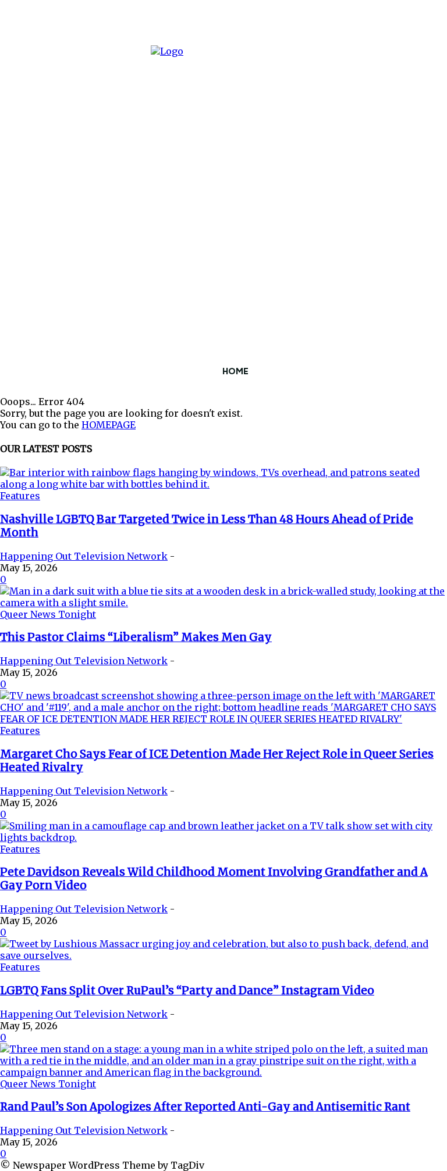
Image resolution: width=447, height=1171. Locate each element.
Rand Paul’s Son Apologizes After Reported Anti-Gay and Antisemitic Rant (205, 1106)
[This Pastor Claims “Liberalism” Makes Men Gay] (223, 602)
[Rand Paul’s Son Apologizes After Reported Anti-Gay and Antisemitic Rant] (223, 1072)
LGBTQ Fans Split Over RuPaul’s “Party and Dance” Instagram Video (187, 990)
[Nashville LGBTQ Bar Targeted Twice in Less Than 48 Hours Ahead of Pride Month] (223, 484)
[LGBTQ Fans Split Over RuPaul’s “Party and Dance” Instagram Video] (223, 955)
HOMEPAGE (108, 425)
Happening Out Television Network (84, 556)
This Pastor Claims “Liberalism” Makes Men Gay (136, 637)
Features (20, 496)
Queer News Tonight (48, 614)
